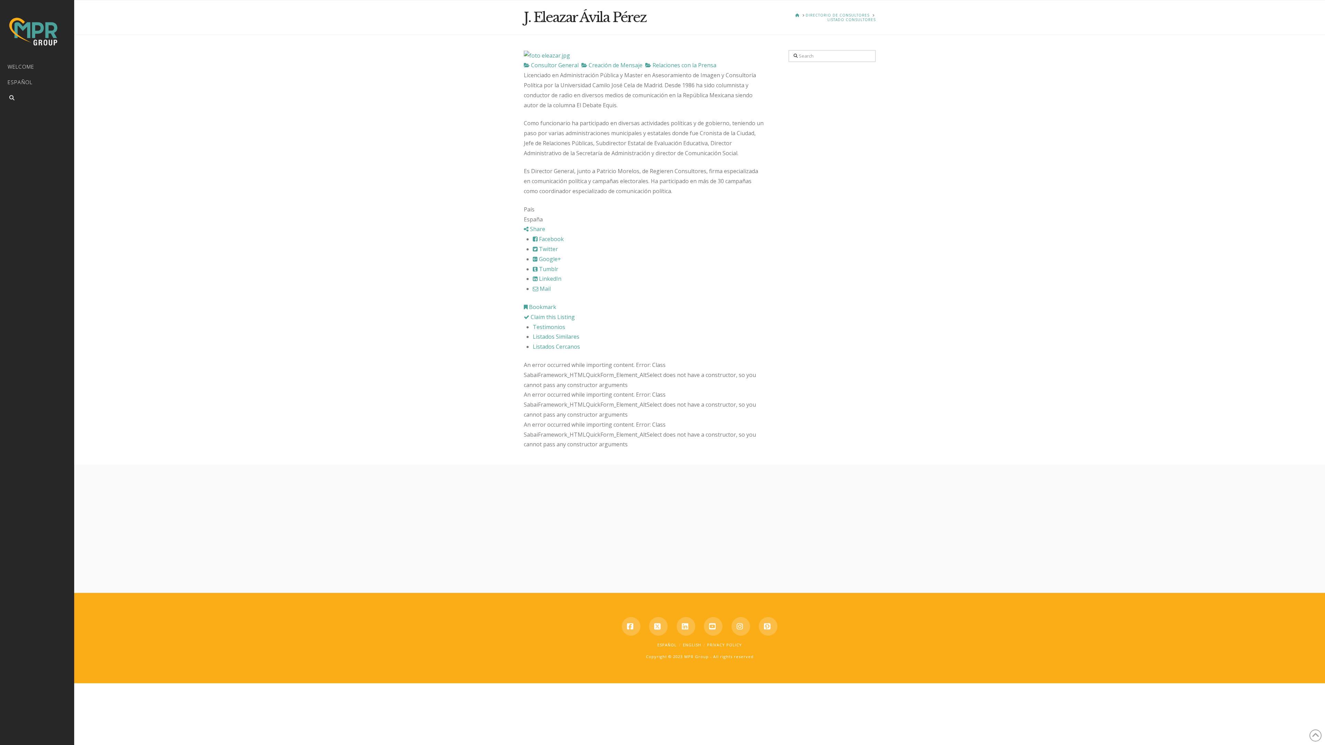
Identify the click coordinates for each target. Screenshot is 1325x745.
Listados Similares (556, 336)
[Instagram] (741, 626)
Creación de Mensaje (614, 65)
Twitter (548, 249)
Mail (544, 288)
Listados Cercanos (556, 346)
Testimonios (549, 327)
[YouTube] (713, 626)
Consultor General (554, 65)
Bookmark (542, 307)
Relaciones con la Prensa (683, 65)
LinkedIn (549, 278)
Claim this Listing (552, 317)
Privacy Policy (724, 644)
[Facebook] (631, 626)
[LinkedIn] (686, 626)
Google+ (549, 259)
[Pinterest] (768, 626)
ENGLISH (692, 644)
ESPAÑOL (667, 644)
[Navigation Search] (37, 99)
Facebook (551, 239)
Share (537, 229)
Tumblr (548, 269)
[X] (658, 626)
